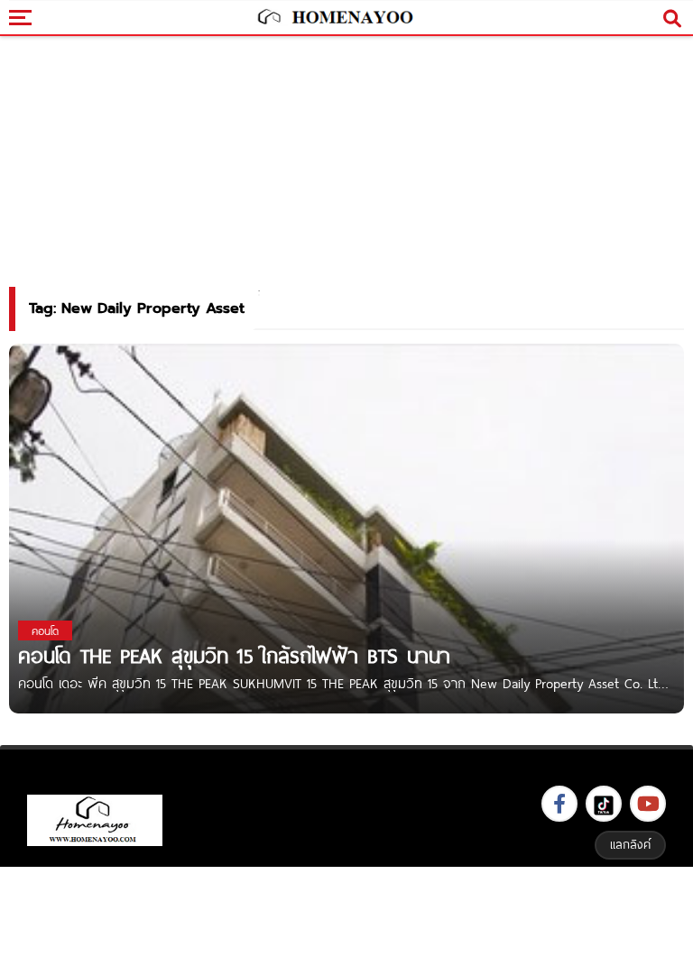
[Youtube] (648, 804)
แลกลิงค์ (630, 844)
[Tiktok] (604, 804)
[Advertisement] (346, 909)
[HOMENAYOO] (333, 18)
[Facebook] (559, 804)
